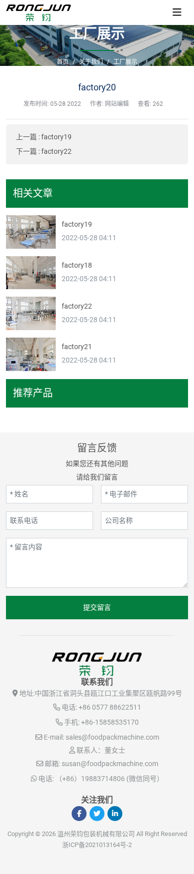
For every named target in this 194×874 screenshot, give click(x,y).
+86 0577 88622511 (110, 707)
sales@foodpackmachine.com (112, 737)
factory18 (77, 265)
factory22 (56, 151)
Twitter (97, 813)
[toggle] (177, 12)
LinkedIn (114, 813)
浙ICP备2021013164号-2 (97, 845)
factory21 (77, 347)
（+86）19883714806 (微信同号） (109, 779)
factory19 (56, 137)
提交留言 (97, 607)
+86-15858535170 (110, 722)
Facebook (79, 813)
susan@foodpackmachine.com (110, 764)
